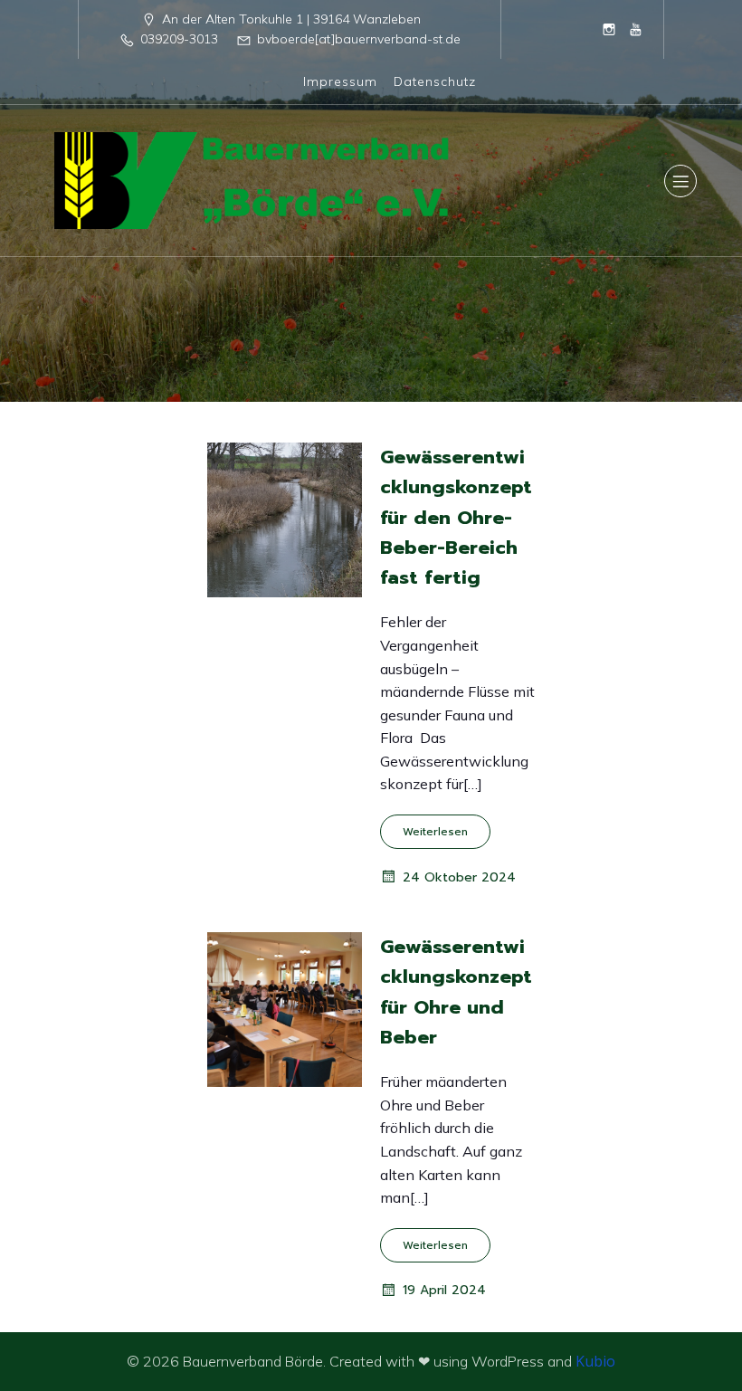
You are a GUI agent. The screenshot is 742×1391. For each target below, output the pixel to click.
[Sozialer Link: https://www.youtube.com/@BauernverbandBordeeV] (636, 29)
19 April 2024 (444, 1290)
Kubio (595, 1361)
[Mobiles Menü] (680, 181)
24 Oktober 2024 (459, 877)
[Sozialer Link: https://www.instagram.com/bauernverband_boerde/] (609, 29)
